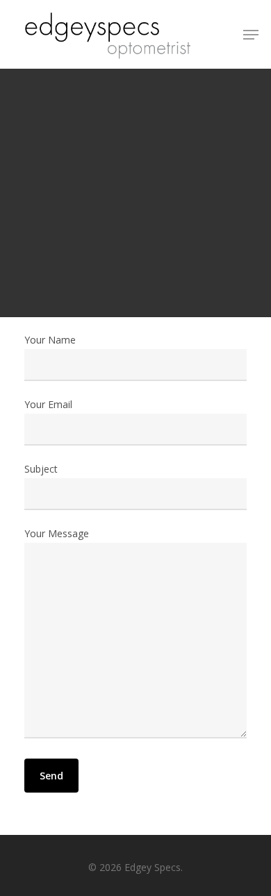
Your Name (50, 339)
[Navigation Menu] (250, 35)
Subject (41, 468)
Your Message (56, 533)
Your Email (48, 404)
